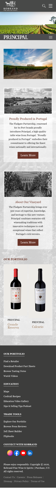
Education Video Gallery (16, 401)
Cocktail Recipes (12, 396)
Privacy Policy (21, 481)
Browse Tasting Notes (15, 371)
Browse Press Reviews (15, 426)
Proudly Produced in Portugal (28, 118)
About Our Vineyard (28, 202)
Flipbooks (9, 436)
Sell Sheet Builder (13, 431)
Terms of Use (38, 481)
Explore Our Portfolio (15, 421)
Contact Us (9, 477)
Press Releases (34, 477)
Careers (21, 477)
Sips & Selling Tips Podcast (17, 406)
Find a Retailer (11, 361)
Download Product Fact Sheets (19, 366)
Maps (6, 391)
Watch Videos (11, 376)
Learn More (28, 155)
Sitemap (8, 481)
